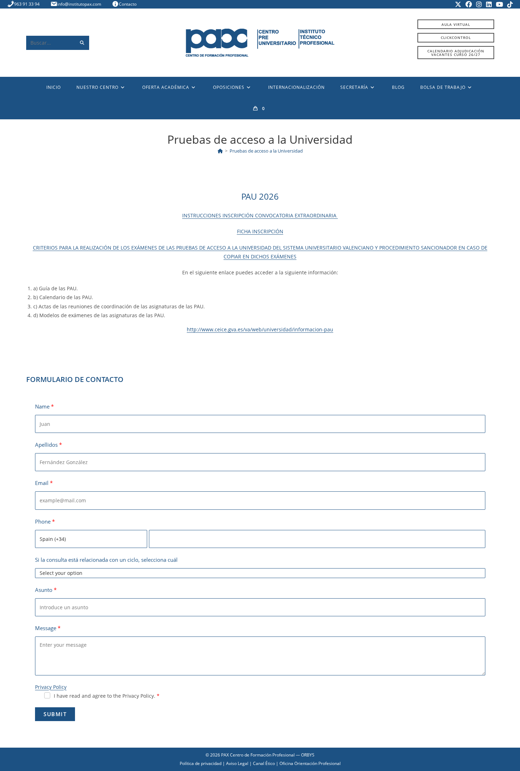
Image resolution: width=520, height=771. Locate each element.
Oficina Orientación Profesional (310, 763)
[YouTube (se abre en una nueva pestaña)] (499, 4)
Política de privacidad (200, 763)
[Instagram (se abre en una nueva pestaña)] (479, 4)
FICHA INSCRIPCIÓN (260, 231)
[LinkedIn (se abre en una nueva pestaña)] (489, 4)
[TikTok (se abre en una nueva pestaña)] (509, 4)
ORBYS (307, 755)
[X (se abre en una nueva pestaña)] (458, 4)
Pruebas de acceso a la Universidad (266, 151)
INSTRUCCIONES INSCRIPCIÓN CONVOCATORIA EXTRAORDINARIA (260, 215)
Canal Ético (264, 763)
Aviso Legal (237, 763)
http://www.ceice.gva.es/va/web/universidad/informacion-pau (260, 329)
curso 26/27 (455, 52)
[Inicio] (220, 151)
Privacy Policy (51, 687)
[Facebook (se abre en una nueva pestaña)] (468, 4)
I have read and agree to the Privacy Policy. (104, 695)
